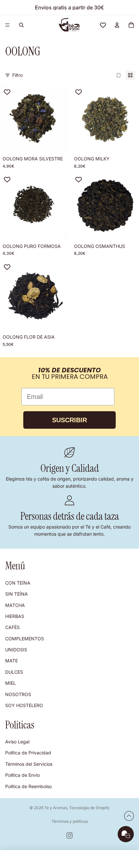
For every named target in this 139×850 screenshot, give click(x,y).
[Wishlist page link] (103, 25)
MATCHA (15, 605)
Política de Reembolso (28, 786)
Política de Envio (22, 775)
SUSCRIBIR (69, 420)
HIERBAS (14, 616)
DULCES (14, 672)
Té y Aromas (55, 807)
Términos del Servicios (28, 764)
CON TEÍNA (17, 583)
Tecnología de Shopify (89, 807)
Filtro (17, 75)
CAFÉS (12, 627)
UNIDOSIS (16, 649)
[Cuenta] (117, 25)
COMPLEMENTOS (24, 638)
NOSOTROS (18, 694)
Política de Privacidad (28, 753)
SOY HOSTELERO (24, 705)
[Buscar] (21, 25)
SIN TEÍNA (16, 594)
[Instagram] (69, 835)
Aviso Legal (17, 741)
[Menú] (7, 24)
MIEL (10, 683)
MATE (11, 661)
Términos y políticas (69, 821)
